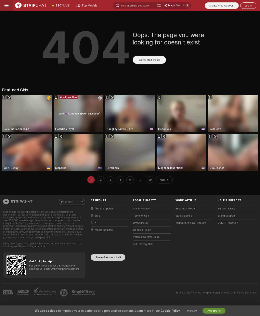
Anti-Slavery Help (143, 244)
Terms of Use (141, 215)
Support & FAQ (226, 208)
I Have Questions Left (108, 257)
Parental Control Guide (146, 237)
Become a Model (185, 208)
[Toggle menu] (6, 5)
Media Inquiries (104, 230)
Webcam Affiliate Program (191, 222)
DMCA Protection (228, 222)
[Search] (159, 5)
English (69, 201)
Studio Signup (184, 215)
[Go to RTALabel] (8, 292)
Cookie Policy (170, 310)
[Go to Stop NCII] (84, 292)
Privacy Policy (141, 208)
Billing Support (226, 215)
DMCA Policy (140, 222)
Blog (97, 215)
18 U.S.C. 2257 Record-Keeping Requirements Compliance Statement (216, 292)
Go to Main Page (149, 59)
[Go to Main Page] (31, 5)
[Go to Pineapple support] (64, 293)
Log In (248, 5)
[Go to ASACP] (23, 292)
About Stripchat (104, 208)
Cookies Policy (142, 230)
